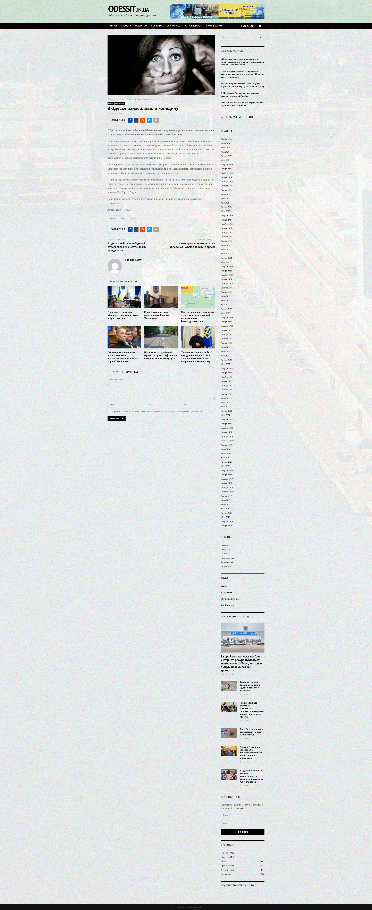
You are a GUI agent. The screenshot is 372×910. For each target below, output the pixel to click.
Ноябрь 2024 (226, 228)
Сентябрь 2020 (227, 440)
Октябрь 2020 (227, 436)
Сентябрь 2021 (227, 389)
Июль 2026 (225, 143)
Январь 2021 (226, 423)
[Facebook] (242, 26)
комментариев (230, 598)
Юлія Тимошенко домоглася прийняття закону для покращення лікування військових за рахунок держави (242, 74)
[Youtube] (245, 26)
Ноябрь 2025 (226, 177)
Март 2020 (225, 466)
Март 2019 (225, 517)
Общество (141, 26)
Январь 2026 (226, 168)
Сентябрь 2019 (227, 491)
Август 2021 (226, 393)
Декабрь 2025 (227, 173)
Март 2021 (225, 415)
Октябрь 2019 (227, 487)
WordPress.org (227, 605)
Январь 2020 (226, 474)
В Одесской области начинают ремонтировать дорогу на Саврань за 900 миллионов (251, 776)
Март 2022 (225, 364)
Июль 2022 (225, 347)
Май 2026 (225, 151)
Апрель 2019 (226, 512)
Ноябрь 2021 (226, 381)
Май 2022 (225, 355)
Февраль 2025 (227, 215)
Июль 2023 (225, 296)
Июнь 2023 (225, 300)
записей (226, 592)
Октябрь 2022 (227, 334)
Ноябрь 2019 (226, 483)
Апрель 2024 (226, 257)
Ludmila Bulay (133, 259)
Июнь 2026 (225, 147)
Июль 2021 (225, 398)
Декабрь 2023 (227, 274)
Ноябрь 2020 (226, 432)
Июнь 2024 (225, 249)
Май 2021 (225, 406)
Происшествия (213, 26)
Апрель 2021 (226, 410)
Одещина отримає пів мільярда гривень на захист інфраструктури (123, 315)
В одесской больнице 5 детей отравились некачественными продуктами (127, 247)
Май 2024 (225, 253)
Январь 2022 (226, 372)
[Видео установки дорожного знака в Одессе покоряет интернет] (229, 686)
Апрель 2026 (226, 156)
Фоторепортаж (192, 26)
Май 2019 (225, 508)
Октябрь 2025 (227, 181)
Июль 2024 (225, 245)
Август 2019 (226, 495)
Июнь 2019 (225, 504)
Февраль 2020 (227, 470)
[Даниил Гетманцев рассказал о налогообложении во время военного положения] (229, 751)
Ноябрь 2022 (226, 330)
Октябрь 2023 (227, 283)
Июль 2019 (225, 500)
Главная (112, 26)
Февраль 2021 (227, 419)
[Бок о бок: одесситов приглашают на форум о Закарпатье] (229, 733)
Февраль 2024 (227, 266)
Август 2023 (226, 292)
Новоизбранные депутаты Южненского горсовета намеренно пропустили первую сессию (251, 710)
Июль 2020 (225, 449)
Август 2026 (226, 139)
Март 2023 (225, 313)
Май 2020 (225, 457)
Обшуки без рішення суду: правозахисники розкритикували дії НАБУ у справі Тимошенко (123, 357)
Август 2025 (226, 189)
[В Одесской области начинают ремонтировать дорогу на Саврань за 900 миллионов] (229, 774)
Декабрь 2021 (227, 377)
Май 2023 (225, 304)
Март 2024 (225, 262)
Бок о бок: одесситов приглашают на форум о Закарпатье (251, 732)
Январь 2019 (226, 525)
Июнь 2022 (225, 351)
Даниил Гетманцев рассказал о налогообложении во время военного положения (250, 753)
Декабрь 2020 (227, 427)
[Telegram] (252, 26)
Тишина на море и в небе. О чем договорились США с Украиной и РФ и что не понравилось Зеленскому (196, 357)
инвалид (112, 219)
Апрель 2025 (226, 207)
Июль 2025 (225, 194)
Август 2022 (226, 342)
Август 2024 (226, 241)
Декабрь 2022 (227, 325)
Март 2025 (225, 211)
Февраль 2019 (227, 521)
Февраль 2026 (227, 164)
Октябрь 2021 (227, 385)
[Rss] (249, 26)
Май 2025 (225, 202)
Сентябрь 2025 (227, 185)
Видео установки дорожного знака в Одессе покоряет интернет (249, 686)
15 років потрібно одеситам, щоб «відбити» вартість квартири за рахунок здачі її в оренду (242, 85)
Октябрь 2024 (227, 232)
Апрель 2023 (226, 309)
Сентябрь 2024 (227, 236)
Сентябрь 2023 (227, 287)
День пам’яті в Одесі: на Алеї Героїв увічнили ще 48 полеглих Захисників (242, 104)
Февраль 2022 (227, 368)
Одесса (134, 219)
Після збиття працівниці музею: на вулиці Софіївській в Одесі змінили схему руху (160, 355)
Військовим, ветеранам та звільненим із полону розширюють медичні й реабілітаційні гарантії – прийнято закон (242, 61)
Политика (156, 26)
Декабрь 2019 (227, 478)
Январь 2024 (226, 270)
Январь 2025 (226, 219)
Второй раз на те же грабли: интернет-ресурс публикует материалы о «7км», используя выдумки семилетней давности (242, 663)
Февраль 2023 (227, 317)
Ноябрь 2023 (226, 279)
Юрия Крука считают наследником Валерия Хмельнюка (156, 315)
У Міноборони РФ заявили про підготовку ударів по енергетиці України (241, 95)
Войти (224, 585)
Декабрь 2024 (227, 224)
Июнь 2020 (225, 453)
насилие (124, 219)
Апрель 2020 (226, 461)
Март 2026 (225, 160)
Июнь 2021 (225, 402)
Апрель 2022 (226, 359)
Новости (126, 26)
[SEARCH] (261, 38)
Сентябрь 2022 (227, 338)
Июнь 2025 (225, 198)
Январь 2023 (226, 321)
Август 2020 (226, 445)
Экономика (173, 26)
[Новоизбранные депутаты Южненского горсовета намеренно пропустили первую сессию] (229, 707)
